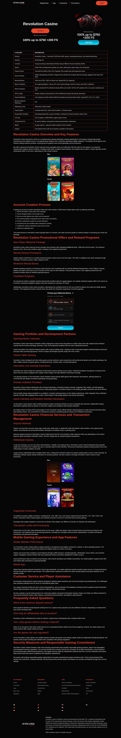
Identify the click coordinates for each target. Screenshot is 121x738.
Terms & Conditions (67, 682)
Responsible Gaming (43, 685)
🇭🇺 (62, 710)
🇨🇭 (38, 704)
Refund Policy (65, 691)
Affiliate (39, 691)
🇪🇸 (38, 707)
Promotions (75, 3)
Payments (63, 3)
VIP (87, 693)
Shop (87, 688)
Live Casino (16, 685)
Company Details (42, 682)
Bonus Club (16, 691)
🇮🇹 (38, 710)
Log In (102, 3)
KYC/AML (64, 688)
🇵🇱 (62, 707)
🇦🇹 (14, 710)
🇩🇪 (14, 707)
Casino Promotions (91, 682)
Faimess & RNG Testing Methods (70, 693)
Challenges (89, 685)
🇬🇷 (86, 704)
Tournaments (89, 691)
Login (14, 688)
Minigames (16, 693)
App (54, 3)
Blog (39, 693)
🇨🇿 (62, 704)
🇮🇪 (14, 704)
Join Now (40, 30)
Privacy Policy (41, 688)
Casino (15, 682)
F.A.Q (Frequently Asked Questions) (71, 685)
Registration (44, 3)
